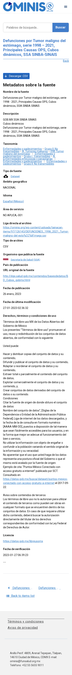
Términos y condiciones (26, 621)
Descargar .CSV (18, 76)
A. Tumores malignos (35, 151)
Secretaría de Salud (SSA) (25, 259)
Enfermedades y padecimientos (22, 148)
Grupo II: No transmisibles (39, 163)
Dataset (15, 176)
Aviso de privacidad (23, 628)
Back (66, 60)
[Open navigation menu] (65, 6)
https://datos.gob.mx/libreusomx (23, 541)
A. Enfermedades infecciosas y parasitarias (29, 157)
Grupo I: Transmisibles (37, 156)
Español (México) (13, 201)
